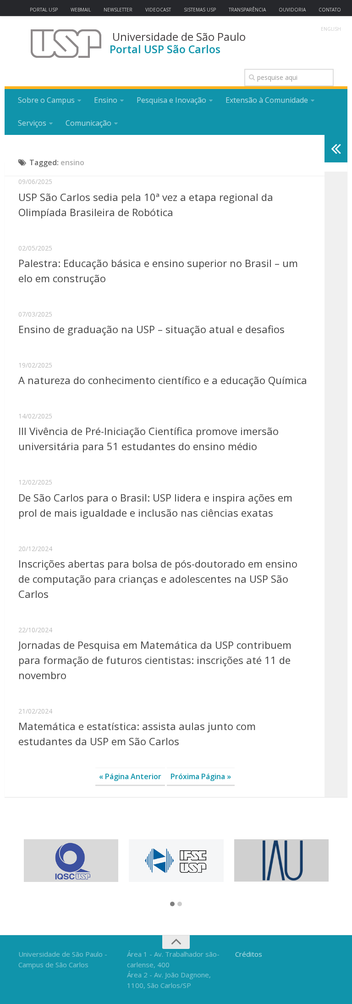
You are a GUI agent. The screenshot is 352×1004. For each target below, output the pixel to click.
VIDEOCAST (158, 9)
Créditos (248, 954)
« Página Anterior (130, 776)
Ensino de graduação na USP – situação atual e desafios (151, 329)
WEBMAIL (81, 9)
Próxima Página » (200, 776)
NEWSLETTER (118, 9)
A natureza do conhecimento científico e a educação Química (162, 380)
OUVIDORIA (292, 9)
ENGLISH (331, 29)
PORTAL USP (44, 9)
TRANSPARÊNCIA (247, 9)
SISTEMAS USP (200, 9)
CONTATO (330, 9)
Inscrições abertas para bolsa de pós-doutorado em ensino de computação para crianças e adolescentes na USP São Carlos (157, 579)
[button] (172, 904)
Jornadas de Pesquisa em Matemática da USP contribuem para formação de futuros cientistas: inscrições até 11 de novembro (155, 660)
